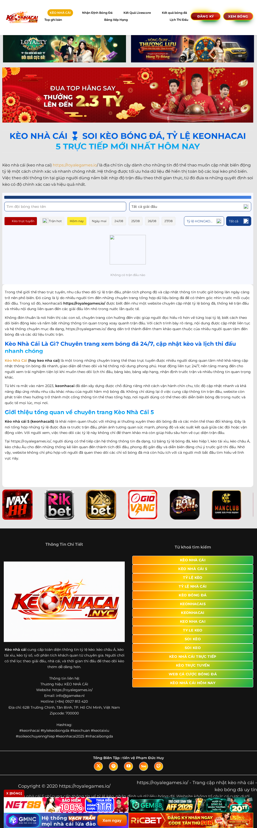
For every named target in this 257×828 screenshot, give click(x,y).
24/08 (118, 221)
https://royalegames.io (75, 165)
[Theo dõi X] (98, 766)
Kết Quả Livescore (137, 13)
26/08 (152, 221)
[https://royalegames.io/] (22, 17)
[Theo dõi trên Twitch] (158, 766)
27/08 (168, 221)
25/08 (135, 221)
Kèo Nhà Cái (16, 360)
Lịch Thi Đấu (179, 20)
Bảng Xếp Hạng (116, 20)
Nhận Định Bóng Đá (97, 13)
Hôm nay (77, 221)
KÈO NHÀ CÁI (60, 13)
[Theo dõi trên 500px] (143, 766)
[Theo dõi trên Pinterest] (113, 766)
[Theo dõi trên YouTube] (128, 766)
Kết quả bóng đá (174, 13)
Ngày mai (99, 221)
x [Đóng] (14, 793)
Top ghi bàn (53, 20)
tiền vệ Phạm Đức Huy (143, 758)
